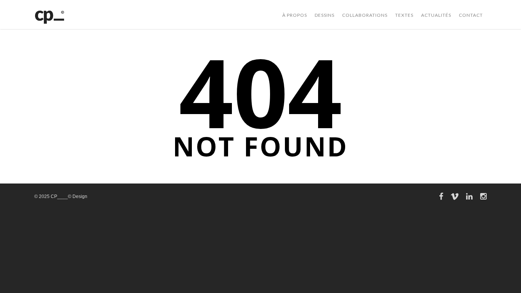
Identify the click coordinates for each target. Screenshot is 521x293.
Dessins (324, 15)
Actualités (436, 15)
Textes (404, 15)
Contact (471, 15)
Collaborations (365, 15)
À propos (294, 15)
